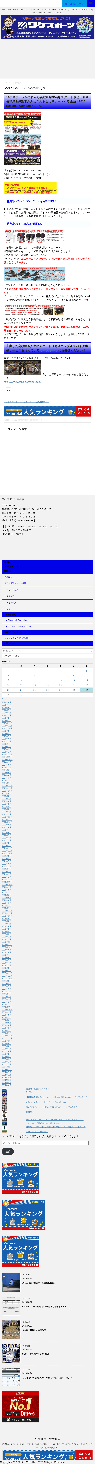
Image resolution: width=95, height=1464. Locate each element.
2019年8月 (6, 921)
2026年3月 (6, 715)
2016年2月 (6, 1031)
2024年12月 (7, 754)
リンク (7, 609)
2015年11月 (7, 1038)
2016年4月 (6, 1025)
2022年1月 (6, 846)
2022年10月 (7, 822)
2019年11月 (7, 913)
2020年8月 (6, 890)
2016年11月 (7, 1007)
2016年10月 (7, 1010)
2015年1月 (6, 1064)
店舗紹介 (8, 571)
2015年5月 (6, 1054)
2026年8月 (6, 702)
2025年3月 (6, 747)
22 (86, 685)
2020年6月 (6, 895)
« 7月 (4, 698)
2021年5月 (6, 866)
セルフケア (9, 596)
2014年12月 (7, 1067)
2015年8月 (6, 1046)
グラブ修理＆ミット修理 (15, 583)
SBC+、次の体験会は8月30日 (35, 1354)
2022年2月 (6, 843)
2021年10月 (7, 853)
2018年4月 (6, 963)
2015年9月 (6, 1044)
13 (60, 680)
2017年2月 (6, 999)
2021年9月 (6, 856)
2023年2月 (6, 812)
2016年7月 (6, 1017)
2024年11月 (7, 757)
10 (21, 680)
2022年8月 (6, 827)
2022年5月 (6, 835)
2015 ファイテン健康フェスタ (17, 626)
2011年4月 (6, 1085)
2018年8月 (6, 952)
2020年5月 (6, 898)
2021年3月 (6, 872)
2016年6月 (6, 1020)
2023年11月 (7, 788)
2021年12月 (7, 848)
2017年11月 (7, 976)
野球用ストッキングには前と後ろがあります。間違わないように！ (55, 1127)
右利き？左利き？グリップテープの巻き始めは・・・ (50, 1102)
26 (47, 690)
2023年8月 (6, 796)
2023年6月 (6, 801)
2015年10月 (7, 1041)
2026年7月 (6, 705)
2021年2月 (6, 874)
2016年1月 (6, 1033)
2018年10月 (7, 947)
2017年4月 (6, 994)
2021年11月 (7, 851)
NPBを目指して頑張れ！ (37, 1132)
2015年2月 (6, 1062)
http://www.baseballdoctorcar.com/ (22, 382)
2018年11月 (7, 945)
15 (86, 680)
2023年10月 (7, 791)
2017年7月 (6, 986)
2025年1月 (6, 752)
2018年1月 (6, 971)
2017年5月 (6, 991)
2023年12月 (7, 786)
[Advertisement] (47, 60)
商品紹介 (8, 577)
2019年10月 (7, 916)
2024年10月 (7, 760)
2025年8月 (6, 734)
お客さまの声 (10, 603)
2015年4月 (6, 1057)
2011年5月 (6, 1083)
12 (47, 680)
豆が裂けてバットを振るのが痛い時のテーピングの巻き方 (52, 1107)
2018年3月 (6, 965)
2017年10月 (7, 978)
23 (8, 690)
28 (73, 690)
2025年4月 (6, 744)
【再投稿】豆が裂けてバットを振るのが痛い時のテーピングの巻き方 (56, 1097)
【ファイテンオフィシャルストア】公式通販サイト (26, 402)
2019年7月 (6, 924)
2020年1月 (6, 908)
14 (73, 680)
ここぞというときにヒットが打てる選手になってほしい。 (48, 1378)
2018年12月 (7, 942)
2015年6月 (6, 1051)
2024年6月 (6, 770)
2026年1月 (6, 721)
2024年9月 (6, 762)
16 (8, 685)
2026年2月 (6, 718)
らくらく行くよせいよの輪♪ (16, 638)
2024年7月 (6, 767)
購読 (7, 1151)
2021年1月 (6, 877)
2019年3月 (6, 934)
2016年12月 (7, 1004)
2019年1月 (6, 939)
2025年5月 (6, 741)
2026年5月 (6, 710)
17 (21, 685)
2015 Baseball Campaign (15, 620)
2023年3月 (6, 809)
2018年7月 (6, 955)
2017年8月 (6, 984)
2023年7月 (6, 799)
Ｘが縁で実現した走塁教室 (34, 1330)
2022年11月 (7, 820)
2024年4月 (6, 775)
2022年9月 (6, 825)
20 (60, 685)
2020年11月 (7, 882)
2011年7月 (6, 1077)
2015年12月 (7, 1036)
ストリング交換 (11, 590)
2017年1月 (6, 1002)
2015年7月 (6, 1049)
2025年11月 (7, 726)
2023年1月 (6, 814)
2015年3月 (6, 1059)
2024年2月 (6, 780)
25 (34, 690)
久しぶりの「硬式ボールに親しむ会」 (43, 1123)
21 (73, 685)
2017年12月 (7, 973)
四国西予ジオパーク (13, 632)
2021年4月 (6, 869)
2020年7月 (6, 892)
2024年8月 (6, 765)
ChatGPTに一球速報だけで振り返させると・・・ (44, 1306)
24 (21, 690)
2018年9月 (6, 950)
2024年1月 (6, 783)
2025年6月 (6, 739)
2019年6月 (6, 926)
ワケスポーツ (49, 350)
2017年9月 (6, 981)
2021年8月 (6, 859)
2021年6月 (6, 864)
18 (34, 685)
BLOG (7, 562)
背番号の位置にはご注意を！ (39, 1089)
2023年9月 (6, 793)
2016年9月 (6, 1012)
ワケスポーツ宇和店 (47, 1439)
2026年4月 (6, 713)
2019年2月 (6, 937)
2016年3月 (6, 1028)
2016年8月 (6, 1015)
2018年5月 (6, 960)
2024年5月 (6, 773)
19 (47, 685)
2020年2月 (6, 905)
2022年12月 (7, 817)
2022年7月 (6, 830)
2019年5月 (6, 929)
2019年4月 (6, 932)
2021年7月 (6, 861)
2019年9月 (6, 918)
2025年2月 (6, 749)
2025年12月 (7, 723)
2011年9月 (6, 1072)
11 (34, 680)
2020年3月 (6, 903)
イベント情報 (10, 615)
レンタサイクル (11, 566)
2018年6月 (6, 958)
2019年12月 (7, 911)
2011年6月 (6, 1080)
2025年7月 (6, 736)
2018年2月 (6, 968)
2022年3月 (6, 840)
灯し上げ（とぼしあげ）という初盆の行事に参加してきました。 (54, 1120)
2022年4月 (6, 838)
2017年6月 (6, 989)
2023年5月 (6, 804)
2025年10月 (7, 728)
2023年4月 (6, 806)
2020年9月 (6, 887)
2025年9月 (6, 731)
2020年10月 (7, 885)
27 (60, 690)
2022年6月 (6, 833)
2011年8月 (6, 1075)
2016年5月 (6, 1023)
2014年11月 (7, 1070)
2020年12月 (7, 879)
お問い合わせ (10, 643)
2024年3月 (6, 778)
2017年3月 (6, 997)
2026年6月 (6, 708)
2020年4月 (6, 900)
